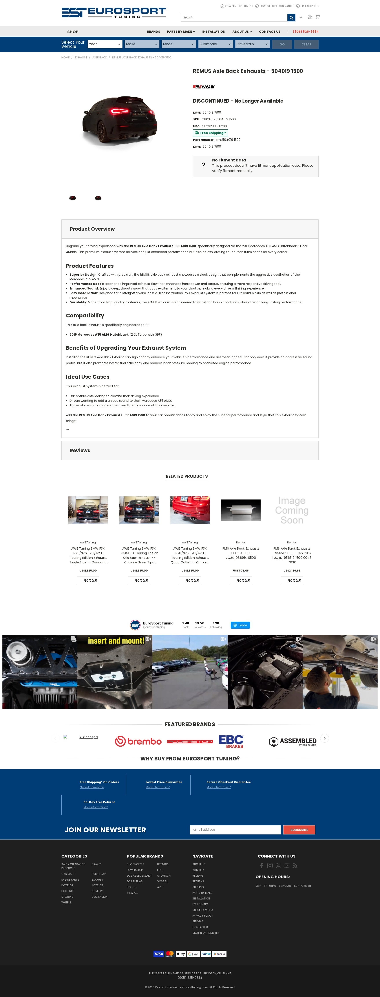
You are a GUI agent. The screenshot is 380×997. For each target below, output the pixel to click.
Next (324, 738)
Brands (153, 31)
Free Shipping (310, 6)
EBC (160, 870)
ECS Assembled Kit (139, 876)
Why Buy (198, 870)
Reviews (198, 876)
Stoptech (164, 876)
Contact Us (269, 31)
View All (132, 893)
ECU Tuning (200, 904)
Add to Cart (90, 580)
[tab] (190, 229)
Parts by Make (180, 31)
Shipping (198, 887)
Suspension (100, 897)
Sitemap (197, 921)
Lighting (67, 891)
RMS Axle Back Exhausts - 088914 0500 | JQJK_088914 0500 (241, 553)
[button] (311, 17)
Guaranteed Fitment (239, 6)
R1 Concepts (135, 864)
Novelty (97, 891)
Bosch (131, 887)
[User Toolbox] (301, 17)
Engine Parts (70, 879)
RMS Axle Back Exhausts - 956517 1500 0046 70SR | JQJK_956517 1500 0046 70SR (292, 555)
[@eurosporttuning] (135, 625)
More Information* (158, 787)
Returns (198, 881)
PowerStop (134, 870)
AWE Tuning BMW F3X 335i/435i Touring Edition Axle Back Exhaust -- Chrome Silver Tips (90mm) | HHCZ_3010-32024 (139, 555)
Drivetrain (99, 874)
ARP (159, 887)
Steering (67, 897)
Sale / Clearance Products (73, 866)
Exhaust (97, 879)
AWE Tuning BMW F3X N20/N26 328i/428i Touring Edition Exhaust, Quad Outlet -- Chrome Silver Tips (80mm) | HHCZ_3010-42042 (190, 555)
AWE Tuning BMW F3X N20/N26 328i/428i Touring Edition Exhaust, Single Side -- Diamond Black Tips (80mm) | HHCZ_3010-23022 (88, 555)
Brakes (97, 864)
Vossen (162, 881)
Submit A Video (202, 910)
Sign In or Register (205, 933)
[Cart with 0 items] (317, 17)
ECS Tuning (134, 881)
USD (270, 899)
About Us (240, 31)
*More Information (92, 787)
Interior (97, 885)
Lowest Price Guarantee (277, 6)
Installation (213, 31)
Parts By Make (202, 893)
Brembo (162, 864)
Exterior (67, 885)
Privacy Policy (202, 915)
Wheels (66, 902)
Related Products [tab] (187, 476)
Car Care (68, 874)
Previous (55, 738)
